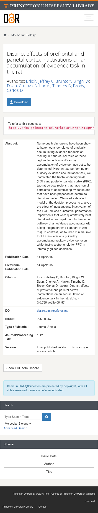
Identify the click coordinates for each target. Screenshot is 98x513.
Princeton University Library (18, 506)
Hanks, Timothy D (55, 85)
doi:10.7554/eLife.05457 (52, 310)
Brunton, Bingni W (72, 81)
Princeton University (24, 493)
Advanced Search (15, 428)
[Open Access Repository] (12, 18)
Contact (43, 506)
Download (20, 102)
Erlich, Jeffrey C (40, 81)
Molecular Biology (23, 35)
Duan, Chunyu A (22, 85)
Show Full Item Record (22, 368)
